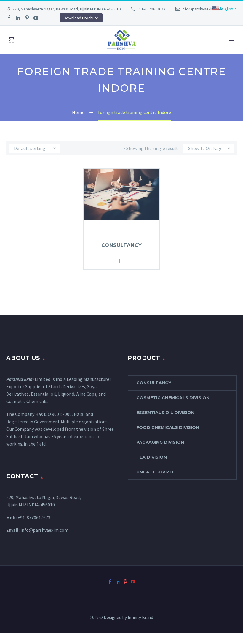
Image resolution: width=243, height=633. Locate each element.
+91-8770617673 (151, 9)
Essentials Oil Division (165, 412)
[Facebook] (9, 17)
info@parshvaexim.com (202, 9)
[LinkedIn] (18, 17)
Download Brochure (81, 17)
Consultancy (121, 245)
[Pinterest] (27, 17)
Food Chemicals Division (167, 427)
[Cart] (11, 40)
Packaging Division (160, 442)
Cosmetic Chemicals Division (173, 397)
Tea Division (151, 457)
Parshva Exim (20, 379)
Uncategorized (156, 472)
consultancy (153, 383)
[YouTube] (35, 17)
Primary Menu (231, 40)
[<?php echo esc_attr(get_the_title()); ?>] (121, 261)
